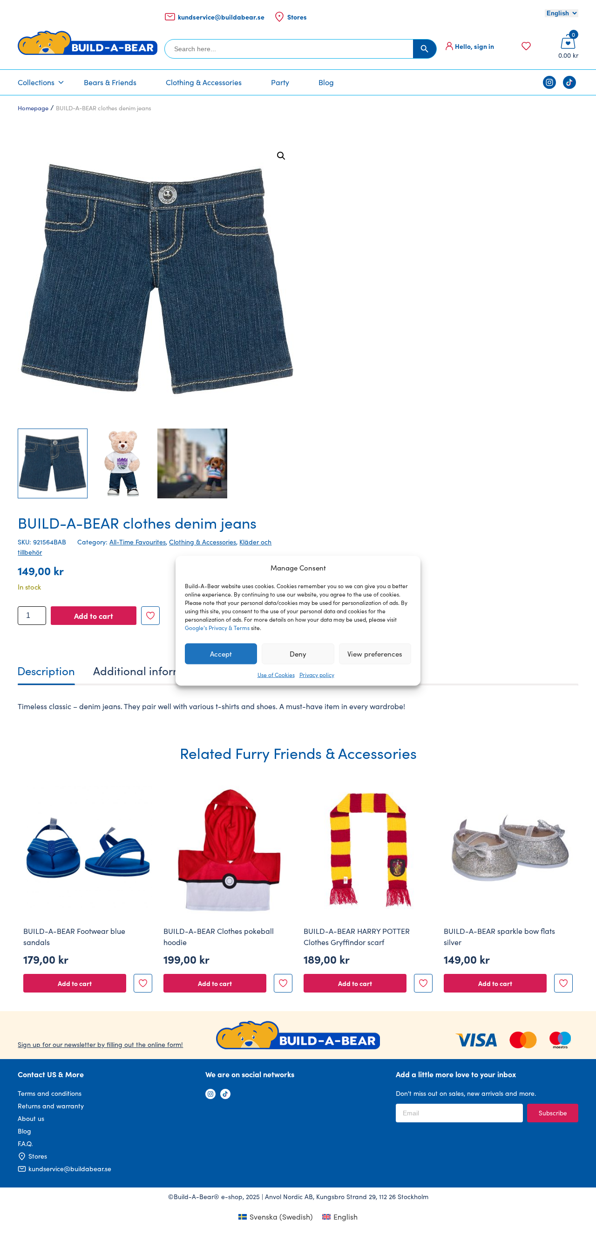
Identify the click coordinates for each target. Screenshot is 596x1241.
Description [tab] (46, 670)
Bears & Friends (110, 82)
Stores (297, 16)
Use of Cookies (276, 674)
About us (31, 1118)
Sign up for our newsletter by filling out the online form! (100, 1044)
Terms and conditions (49, 1093)
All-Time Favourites (137, 541)
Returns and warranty (51, 1105)
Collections (36, 82)
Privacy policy (316, 674)
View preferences (374, 653)
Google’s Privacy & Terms (217, 627)
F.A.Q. (25, 1143)
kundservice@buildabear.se (221, 16)
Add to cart (93, 615)
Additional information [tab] (151, 670)
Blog (326, 82)
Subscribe (553, 1113)
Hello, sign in (474, 46)
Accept (221, 653)
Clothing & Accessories (204, 82)
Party (280, 82)
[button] (281, 156)
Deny (298, 653)
